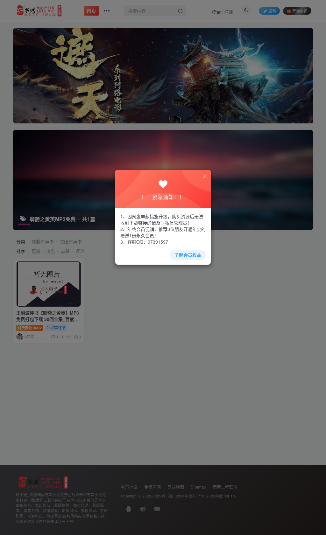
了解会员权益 (187, 255)
